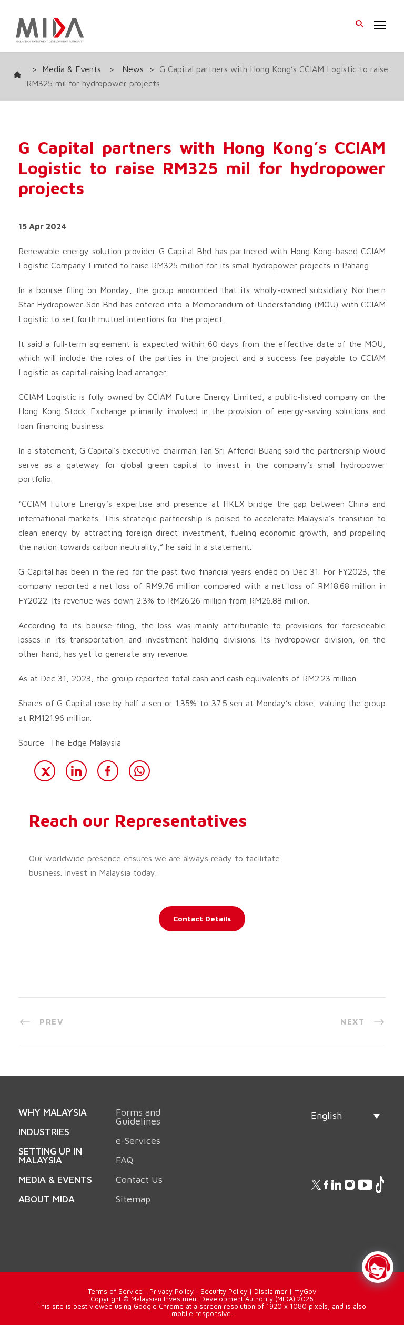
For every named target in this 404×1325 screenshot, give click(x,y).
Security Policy (223, 1267)
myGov (305, 1267)
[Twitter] (44, 770)
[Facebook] (107, 770)
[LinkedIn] (76, 770)
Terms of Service (115, 1267)
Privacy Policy (171, 1267)
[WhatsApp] (139, 770)
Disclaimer (270, 1267)
